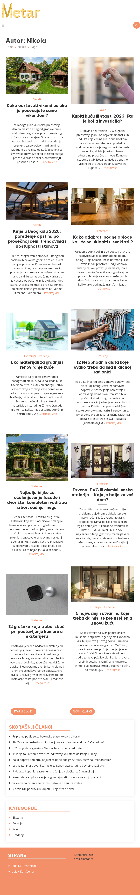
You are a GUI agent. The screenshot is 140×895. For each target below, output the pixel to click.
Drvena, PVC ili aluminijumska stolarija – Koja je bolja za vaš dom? (102, 494)
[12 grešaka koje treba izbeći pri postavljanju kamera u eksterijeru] (37, 594)
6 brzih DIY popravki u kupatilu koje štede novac (43, 789)
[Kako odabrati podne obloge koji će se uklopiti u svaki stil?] (102, 206)
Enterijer (102, 231)
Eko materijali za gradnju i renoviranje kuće (37, 365)
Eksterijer (30, 356)
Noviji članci (82, 711)
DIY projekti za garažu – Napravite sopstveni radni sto (47, 748)
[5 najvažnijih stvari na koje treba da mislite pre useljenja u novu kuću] (102, 584)
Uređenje (103, 356)
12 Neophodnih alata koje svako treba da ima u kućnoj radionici (102, 367)
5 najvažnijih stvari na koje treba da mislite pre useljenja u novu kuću (102, 618)
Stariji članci (23, 711)
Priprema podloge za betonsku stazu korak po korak (46, 736)
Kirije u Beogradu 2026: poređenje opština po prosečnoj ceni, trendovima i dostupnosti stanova (37, 239)
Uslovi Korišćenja (23, 871)
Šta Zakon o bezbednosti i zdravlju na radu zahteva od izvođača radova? (58, 742)
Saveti (37, 99)
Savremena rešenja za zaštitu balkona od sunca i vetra (47, 783)
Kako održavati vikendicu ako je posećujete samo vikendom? (37, 110)
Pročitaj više (49, 162)
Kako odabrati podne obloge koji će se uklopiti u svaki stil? (102, 239)
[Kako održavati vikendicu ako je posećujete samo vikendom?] (37, 75)
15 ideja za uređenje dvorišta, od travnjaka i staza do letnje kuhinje (54, 754)
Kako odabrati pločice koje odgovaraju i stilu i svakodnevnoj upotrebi (56, 777)
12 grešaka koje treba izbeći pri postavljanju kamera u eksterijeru (37, 631)
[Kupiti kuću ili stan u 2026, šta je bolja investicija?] (102, 80)
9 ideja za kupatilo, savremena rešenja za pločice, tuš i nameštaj (53, 771)
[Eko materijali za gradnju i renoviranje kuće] (37, 331)
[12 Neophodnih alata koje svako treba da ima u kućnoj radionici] (102, 329)
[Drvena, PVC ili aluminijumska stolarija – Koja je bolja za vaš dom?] (102, 460)
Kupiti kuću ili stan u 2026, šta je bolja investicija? (102, 118)
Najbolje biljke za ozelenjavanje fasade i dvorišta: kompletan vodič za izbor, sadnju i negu (37, 500)
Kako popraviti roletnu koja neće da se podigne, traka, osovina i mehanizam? (61, 760)
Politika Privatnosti (24, 866)
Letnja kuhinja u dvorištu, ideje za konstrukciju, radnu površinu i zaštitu (58, 765)
